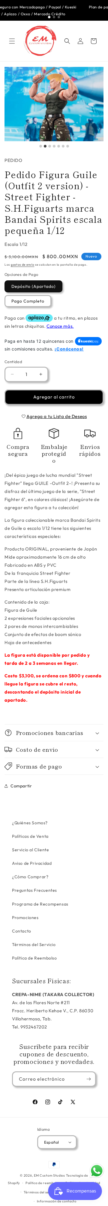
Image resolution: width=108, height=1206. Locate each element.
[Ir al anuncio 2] (54, 17)
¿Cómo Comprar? (30, 876)
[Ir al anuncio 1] (49, 17)
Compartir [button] (21, 786)
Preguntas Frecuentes (34, 890)
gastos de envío (22, 265)
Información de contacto (56, 1201)
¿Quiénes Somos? (30, 822)
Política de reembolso (43, 1183)
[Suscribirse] (88, 1079)
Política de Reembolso (34, 958)
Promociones (25, 917)
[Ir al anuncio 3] (59, 17)
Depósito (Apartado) (33, 286)
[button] (12, 41)
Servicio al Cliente (30, 849)
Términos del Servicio (34, 944)
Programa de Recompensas (40, 904)
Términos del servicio (41, 1192)
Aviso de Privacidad (32, 863)
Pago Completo (27, 301)
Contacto (21, 931)
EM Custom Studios (49, 1175)
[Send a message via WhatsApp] (96, 1171)
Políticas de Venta (30, 836)
